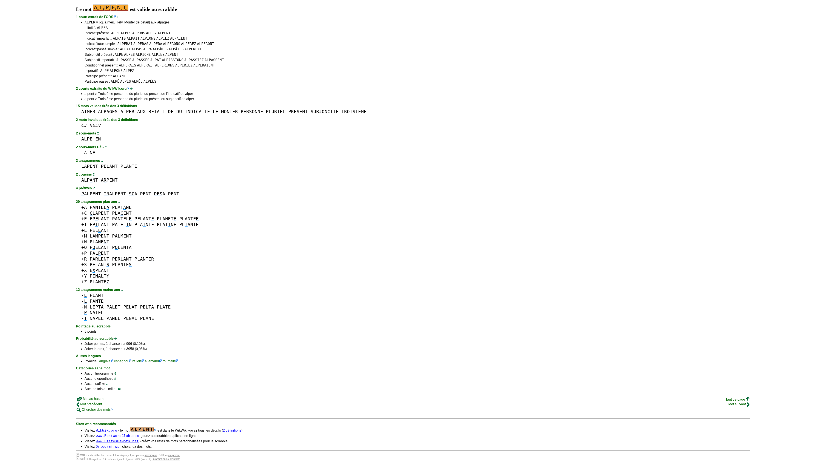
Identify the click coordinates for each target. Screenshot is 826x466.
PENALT (99, 276)
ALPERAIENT (204, 65)
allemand (152, 361)
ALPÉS (125, 81)
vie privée (174, 455)
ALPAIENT (178, 38)
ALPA (147, 49)
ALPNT (89, 180)
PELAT (130, 307)
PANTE (97, 301)
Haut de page (735, 399)
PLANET (166, 218)
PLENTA (122, 247)
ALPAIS (119, 38)
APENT (109, 180)
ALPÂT (155, 60)
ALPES (126, 33)
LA (84, 152)
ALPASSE (123, 60)
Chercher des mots (96, 409)
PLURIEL (275, 111)
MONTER (229, 111)
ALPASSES (140, 60)
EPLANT (99, 218)
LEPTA (97, 307)
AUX (141, 111)
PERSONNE (252, 111)
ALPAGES (108, 111)
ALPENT (164, 33)
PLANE (147, 318)
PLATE (164, 307)
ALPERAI (125, 44)
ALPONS (138, 33)
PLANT (97, 295)
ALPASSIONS (172, 60)
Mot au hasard (93, 399)
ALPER (90, 22)
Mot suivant (737, 404)
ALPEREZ (188, 44)
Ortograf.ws (107, 446)
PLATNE (122, 207)
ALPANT (119, 76)
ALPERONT (205, 44)
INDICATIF (197, 111)
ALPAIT (133, 38)
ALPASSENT (214, 60)
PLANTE (128, 166)
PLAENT (122, 213)
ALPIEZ (162, 38)
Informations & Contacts (166, 459)
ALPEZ (151, 33)
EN (98, 139)
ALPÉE (137, 81)
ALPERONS (171, 44)
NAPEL (97, 318)
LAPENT (89, 166)
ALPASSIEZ (194, 60)
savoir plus (151, 455)
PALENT (122, 236)
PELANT (109, 166)
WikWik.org (117, 88)
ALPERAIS (127, 65)
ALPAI (125, 49)
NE (92, 152)
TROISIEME (354, 111)
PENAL (130, 318)
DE (171, 111)
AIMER (88, 111)
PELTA (147, 307)
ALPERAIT (145, 65)
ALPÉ (115, 81)
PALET (113, 307)
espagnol (121, 361)
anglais (104, 361)
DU (179, 111)
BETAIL (156, 111)
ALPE (115, 33)
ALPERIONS (164, 65)
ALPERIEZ (184, 65)
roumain (169, 361)
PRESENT (298, 111)
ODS (109, 17)
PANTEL (99, 207)
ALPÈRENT (193, 49)
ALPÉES (149, 81)
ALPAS (137, 49)
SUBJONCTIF (325, 111)
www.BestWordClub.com (117, 436)
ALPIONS (148, 38)
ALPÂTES (176, 49)
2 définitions (232, 430)
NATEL (97, 312)
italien (136, 361)
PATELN (122, 224)
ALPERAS (140, 44)
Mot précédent (90, 404)
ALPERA (155, 44)
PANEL (113, 318)
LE (215, 111)
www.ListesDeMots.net (117, 441)
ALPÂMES (160, 49)
